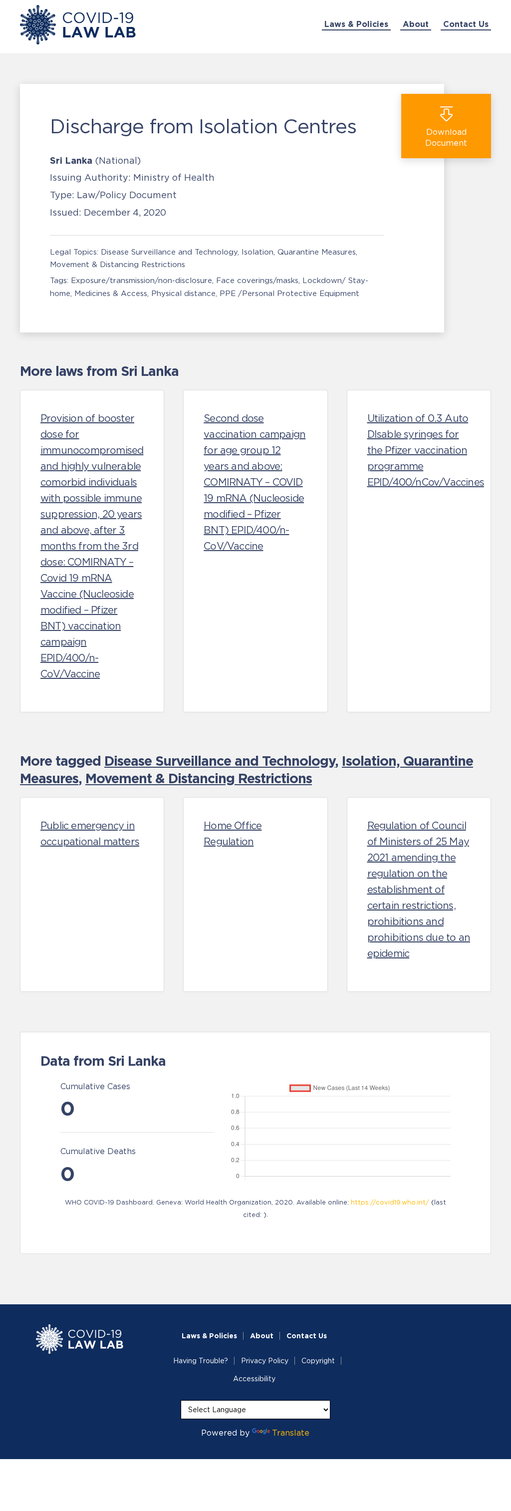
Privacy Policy (264, 1361)
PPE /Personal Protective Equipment (289, 293)
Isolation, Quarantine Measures (299, 252)
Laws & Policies (356, 23)
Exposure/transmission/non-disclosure (141, 280)
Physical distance (183, 293)
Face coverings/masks (257, 280)
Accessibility (254, 1379)
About (416, 23)
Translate (290, 1432)
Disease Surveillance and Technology (169, 252)
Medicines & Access (110, 293)
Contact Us (466, 23)
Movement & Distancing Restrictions (117, 264)
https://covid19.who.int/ (390, 1202)
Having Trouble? (200, 1361)
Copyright (318, 1361)
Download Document (446, 137)
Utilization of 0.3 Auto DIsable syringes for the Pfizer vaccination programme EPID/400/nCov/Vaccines (425, 450)
